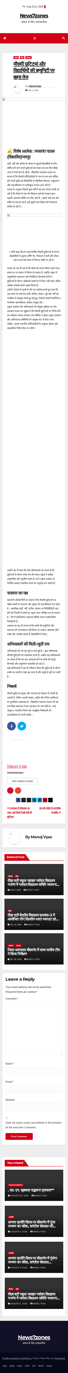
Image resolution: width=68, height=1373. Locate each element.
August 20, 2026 (19, 1196)
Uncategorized (15, 1185)
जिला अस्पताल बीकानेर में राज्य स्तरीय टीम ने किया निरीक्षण (34, 952)
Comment (12, 998)
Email (10, 1081)
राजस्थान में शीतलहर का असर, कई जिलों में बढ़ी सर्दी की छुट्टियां (19, 812)
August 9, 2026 (19, 1232)
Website (10, 1099)
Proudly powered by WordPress (17, 1358)
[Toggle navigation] (34, 38)
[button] (63, 38)
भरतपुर (19, 1366)
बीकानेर (11, 876)
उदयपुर (49, 1366)
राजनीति (11, 1217)
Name (10, 1063)
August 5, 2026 (19, 1304)
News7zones (34, 16)
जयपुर (16, 57)
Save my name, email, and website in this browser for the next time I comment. (34, 1125)
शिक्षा (22, 57)
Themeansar (59, 1358)
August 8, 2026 (19, 1268)
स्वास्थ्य (28, 57)
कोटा (34, 1366)
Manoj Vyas (35, 86)
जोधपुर (11, 1366)
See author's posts (22, 781)
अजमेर (27, 1366)
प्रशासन (11, 945)
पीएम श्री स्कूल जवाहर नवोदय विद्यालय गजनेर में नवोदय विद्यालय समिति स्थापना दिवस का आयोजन (32, 884)
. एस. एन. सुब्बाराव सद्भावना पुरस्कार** (31, 1190)
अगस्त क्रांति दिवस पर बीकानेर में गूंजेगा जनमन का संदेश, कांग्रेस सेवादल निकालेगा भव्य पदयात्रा (32, 1262)
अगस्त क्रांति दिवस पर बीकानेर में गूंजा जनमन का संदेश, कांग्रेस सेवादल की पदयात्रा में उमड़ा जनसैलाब (31, 1226)
